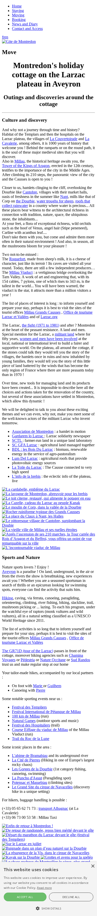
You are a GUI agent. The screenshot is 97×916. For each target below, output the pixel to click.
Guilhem (54, 686)
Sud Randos (80, 660)
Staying (18, 10)
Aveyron (9, 571)
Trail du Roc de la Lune (30, 738)
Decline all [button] (71, 897)
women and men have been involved (48, 339)
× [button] (93, 866)
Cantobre (30, 192)
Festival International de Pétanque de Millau (46, 712)
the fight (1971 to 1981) (40, 325)
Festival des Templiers (29, 707)
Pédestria (28, 660)
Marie (38, 686)
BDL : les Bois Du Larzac (32, 449)
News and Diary (25, 24)
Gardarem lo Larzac (28, 436)
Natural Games (24, 721)
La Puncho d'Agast (27, 778)
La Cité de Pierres (26, 760)
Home (17, 6)
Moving (18, 15)
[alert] (48, 889)
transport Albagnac (53, 808)
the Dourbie (25, 201)
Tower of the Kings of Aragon (25, 166)
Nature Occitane (53, 660)
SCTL (17, 440)
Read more (44, 888)
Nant (64, 196)
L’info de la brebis (26, 476)
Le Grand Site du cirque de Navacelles (42, 787)
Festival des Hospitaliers (31, 725)
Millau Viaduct (21, 272)
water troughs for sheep (55, 201)
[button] (48, 908)
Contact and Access (27, 28)
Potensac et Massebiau (29, 782)
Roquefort (17, 259)
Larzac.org (49, 317)
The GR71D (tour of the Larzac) (27, 651)
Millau (19, 161)
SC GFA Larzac (24, 445)
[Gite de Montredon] (19, 41)
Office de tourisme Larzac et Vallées (43, 640)
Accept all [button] (25, 897)
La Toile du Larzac (27, 467)
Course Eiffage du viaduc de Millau (40, 730)
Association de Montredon (32, 431)
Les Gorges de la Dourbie (32, 769)
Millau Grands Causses (42, 312)
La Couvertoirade (63, 139)
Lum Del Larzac (25, 458)
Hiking (7, 598)
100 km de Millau (26, 716)
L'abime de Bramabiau (30, 755)
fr (3, 37)
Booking (19, 19)
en (6, 37)
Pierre (40, 690)
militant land (64, 334)
